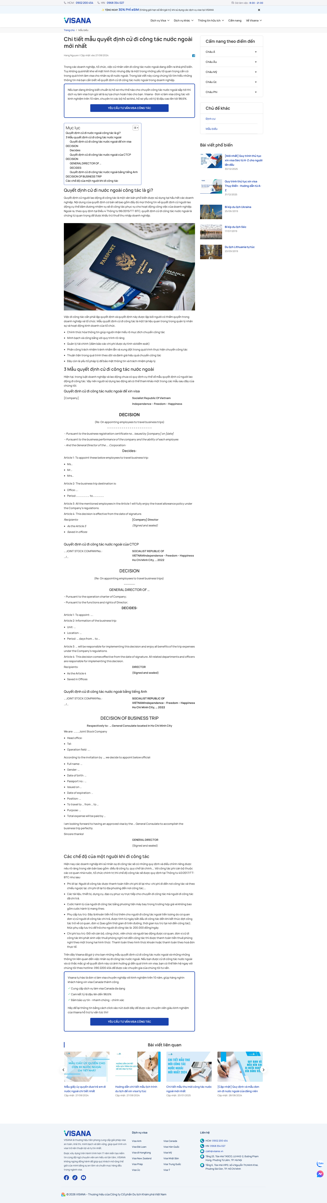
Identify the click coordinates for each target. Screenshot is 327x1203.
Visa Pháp (137, 1164)
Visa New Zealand (141, 1158)
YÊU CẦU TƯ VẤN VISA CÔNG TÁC (129, 108)
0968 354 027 (115, 3)
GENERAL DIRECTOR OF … (85, 163)
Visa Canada (170, 1141)
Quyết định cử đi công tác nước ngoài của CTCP (100, 155)
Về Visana (252, 20)
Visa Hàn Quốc (171, 1146)
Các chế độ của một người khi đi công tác (92, 181)
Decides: (75, 150)
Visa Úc (136, 1169)
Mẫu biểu (211, 129)
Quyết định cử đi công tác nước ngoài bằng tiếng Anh (104, 172)
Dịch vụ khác (182, 20)
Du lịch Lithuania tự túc (240, 247)
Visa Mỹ (168, 1152)
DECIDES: (76, 168)
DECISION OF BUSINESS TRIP (84, 176)
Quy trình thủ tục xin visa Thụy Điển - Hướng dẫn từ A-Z (243, 185)
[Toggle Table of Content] (134, 128)
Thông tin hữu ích (209, 20)
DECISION (72, 146)
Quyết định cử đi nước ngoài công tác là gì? (93, 133)
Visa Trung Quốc (172, 1164)
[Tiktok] (74, 1177)
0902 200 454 (84, 3)
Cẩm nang (235, 20)
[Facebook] (66, 1177)
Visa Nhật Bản (171, 1158)
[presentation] (63, 1069)
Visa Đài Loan (139, 1146)
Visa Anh (136, 1141)
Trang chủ (69, 30)
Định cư (210, 119)
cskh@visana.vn (214, 1151)
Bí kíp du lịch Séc (235, 227)
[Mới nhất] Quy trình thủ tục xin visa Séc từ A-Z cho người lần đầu (243, 160)
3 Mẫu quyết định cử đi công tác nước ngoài (93, 137)
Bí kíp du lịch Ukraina (238, 207)
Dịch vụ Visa (158, 20)
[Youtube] (83, 1177)
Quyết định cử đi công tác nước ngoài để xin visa (100, 141)
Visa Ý (167, 1169)
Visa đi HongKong (141, 1152)
